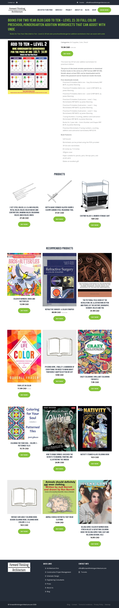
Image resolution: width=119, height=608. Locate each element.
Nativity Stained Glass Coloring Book (95, 454)
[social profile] (16, 2)
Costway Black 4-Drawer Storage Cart (95, 216)
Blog (87, 10)
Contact (74, 605)
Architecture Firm (53, 568)
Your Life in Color (24, 385)
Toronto (81, 2)
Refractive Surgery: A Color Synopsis (59, 309)
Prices (49, 584)
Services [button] (58, 10)
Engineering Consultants (55, 580)
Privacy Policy (98, 605)
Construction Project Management (59, 572)
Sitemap (107, 605)
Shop (94, 10)
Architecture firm (45, 10)
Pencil (86, 42)
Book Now (104, 10)
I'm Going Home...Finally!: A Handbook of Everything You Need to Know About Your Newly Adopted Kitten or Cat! (59, 369)
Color (81, 42)
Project (69, 10)
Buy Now (67, 54)
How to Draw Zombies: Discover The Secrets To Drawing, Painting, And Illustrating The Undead (59, 457)
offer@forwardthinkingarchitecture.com (98, 2)
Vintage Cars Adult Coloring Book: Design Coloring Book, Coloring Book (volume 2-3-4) (24, 519)
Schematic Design (53, 576)
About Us (78, 10)
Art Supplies (74, 42)
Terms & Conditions (85, 605)
